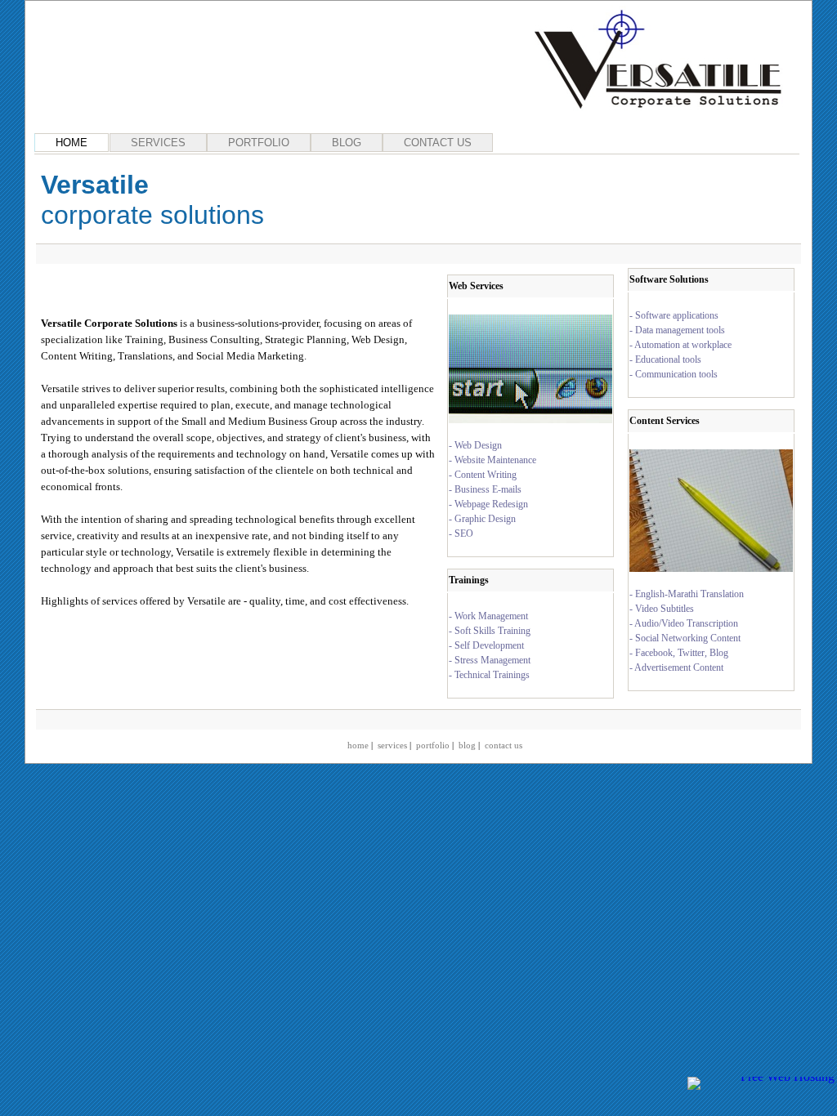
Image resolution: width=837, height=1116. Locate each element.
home (358, 745)
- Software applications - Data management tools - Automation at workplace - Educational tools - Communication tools (680, 345)
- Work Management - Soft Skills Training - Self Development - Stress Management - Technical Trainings (489, 645)
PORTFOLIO (258, 142)
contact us (503, 745)
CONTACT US (438, 142)
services (392, 745)
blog (467, 745)
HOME (71, 142)
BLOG (346, 142)
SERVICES (158, 142)
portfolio (433, 745)
